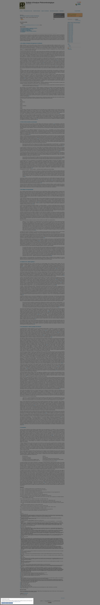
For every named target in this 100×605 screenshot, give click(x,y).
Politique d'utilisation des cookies (16, 601)
